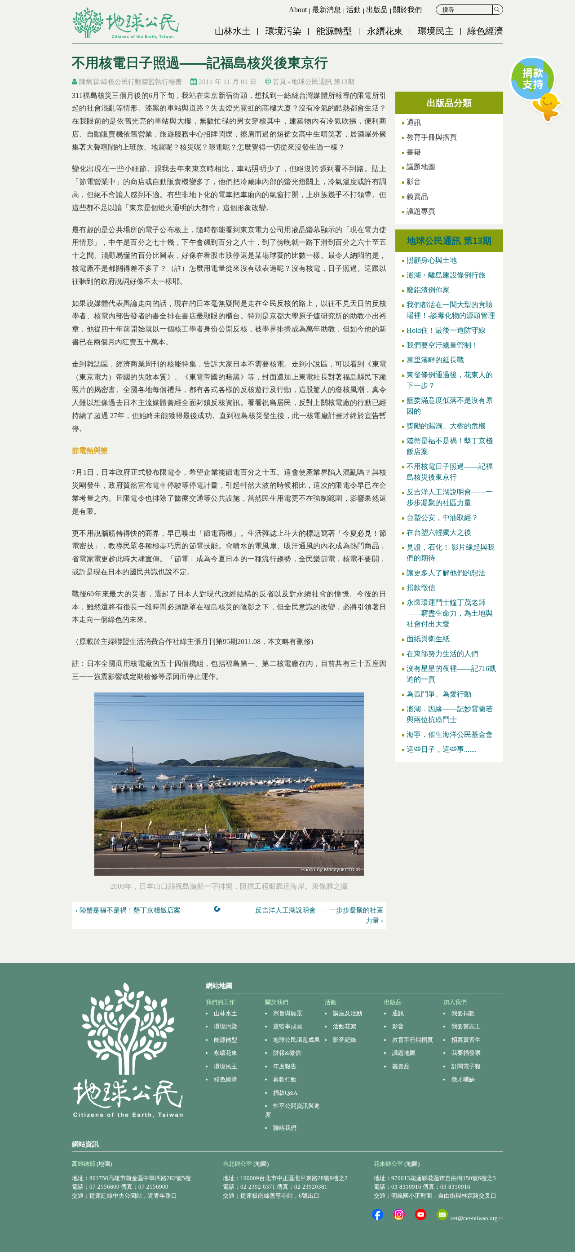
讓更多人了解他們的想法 (446, 573)
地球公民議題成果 (296, 1039)
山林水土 (233, 31)
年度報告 (284, 1066)
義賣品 (417, 196)
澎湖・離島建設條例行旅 (446, 275)
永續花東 (385, 31)
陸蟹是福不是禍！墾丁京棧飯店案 (450, 446)
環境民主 (436, 31)
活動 (353, 9)
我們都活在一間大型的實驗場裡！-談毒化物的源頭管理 (451, 310)
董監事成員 (287, 1026)
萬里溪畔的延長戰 (435, 360)
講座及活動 (347, 1013)
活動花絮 (344, 1026)
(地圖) (104, 1163)
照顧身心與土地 (432, 260)
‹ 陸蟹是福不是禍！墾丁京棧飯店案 (128, 910)
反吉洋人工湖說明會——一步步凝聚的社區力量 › (319, 915)
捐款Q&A (285, 1092)
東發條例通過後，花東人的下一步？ (450, 380)
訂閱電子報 (466, 1066)
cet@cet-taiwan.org (477, 1218)
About (298, 9)
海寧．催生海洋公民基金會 (450, 734)
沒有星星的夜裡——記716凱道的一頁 (451, 674)
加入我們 (455, 1002)
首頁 (279, 81)
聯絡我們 (284, 1127)
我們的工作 (220, 1002)
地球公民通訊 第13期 (323, 81)
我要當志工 (466, 1026)
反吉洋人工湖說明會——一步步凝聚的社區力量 (450, 497)
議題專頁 (421, 211)
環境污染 (283, 31)
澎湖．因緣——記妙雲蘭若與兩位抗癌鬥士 (450, 714)
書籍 (414, 152)
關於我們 (407, 9)
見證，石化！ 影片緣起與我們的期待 (451, 552)
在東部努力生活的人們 (442, 653)
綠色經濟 (485, 31)
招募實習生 (466, 1039)
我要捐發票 (466, 1052)
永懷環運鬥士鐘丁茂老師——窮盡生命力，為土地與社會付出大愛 (450, 613)
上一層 (219, 910)
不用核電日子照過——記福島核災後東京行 (450, 472)
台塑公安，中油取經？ (442, 517)
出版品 (377, 9)
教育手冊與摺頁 (432, 137)
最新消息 (326, 9)
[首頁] (126, 23)
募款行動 (284, 1079)
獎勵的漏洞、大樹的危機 (446, 426)
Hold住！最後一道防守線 (446, 330)
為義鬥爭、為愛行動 (439, 694)
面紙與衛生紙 (428, 639)
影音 (414, 181)
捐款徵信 (421, 587)
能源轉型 (334, 31)
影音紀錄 (344, 1039)
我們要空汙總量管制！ (442, 345)
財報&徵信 (287, 1052)
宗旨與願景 (287, 1013)
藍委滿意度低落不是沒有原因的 (450, 406)
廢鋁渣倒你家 (428, 290)
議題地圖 (421, 167)
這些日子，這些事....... (442, 749)
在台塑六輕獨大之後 (439, 532)
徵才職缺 (463, 1079)
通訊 (414, 122)
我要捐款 (463, 1013)
